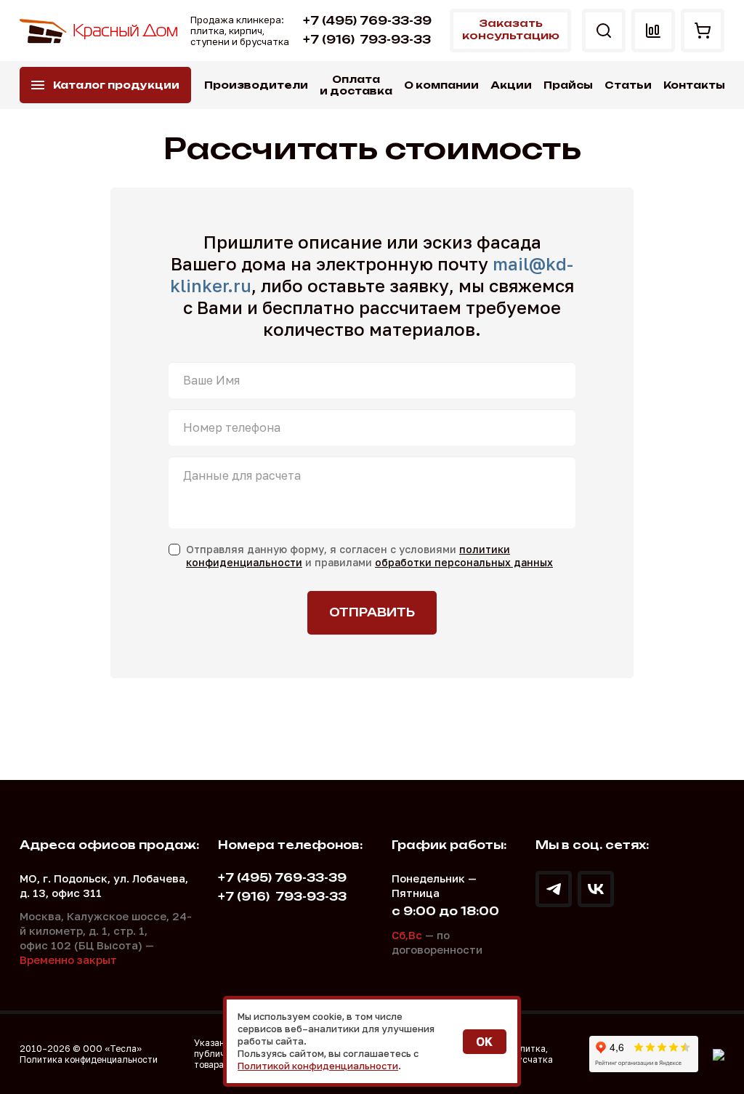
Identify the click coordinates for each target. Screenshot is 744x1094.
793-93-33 (367, 40)
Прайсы (568, 85)
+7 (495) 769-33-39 (367, 21)
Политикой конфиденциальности (318, 1065)
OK (484, 1041)
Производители (256, 85)
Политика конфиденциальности (89, 1059)
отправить (372, 612)
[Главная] (99, 31)
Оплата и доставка (356, 85)
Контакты (694, 85)
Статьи (628, 85)
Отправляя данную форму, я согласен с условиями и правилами (369, 555)
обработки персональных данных (464, 562)
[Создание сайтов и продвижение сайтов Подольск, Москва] (718, 1054)
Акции (511, 85)
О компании (441, 85)
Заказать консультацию (510, 29)
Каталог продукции (116, 85)
